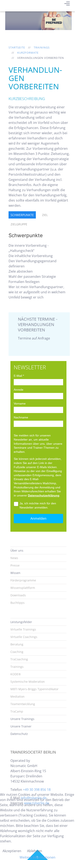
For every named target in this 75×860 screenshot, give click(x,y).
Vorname (20, 403)
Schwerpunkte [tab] (22, 215)
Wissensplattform (22, 588)
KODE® (15, 674)
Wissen (15, 573)
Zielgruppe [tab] (19, 224)
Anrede (18, 389)
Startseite (17, 47)
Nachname (21, 417)
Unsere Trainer (20, 726)
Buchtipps (17, 603)
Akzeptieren (11, 851)
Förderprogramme (23, 580)
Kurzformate (28, 52)
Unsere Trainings (22, 719)
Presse (15, 565)
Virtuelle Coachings (23, 637)
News (14, 558)
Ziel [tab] (45, 215)
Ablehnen (34, 851)
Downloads (18, 595)
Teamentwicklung (22, 704)
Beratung (16, 644)
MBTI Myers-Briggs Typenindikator (34, 689)
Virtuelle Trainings (23, 629)
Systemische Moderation (27, 682)
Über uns (16, 550)
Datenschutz (19, 734)
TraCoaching (19, 659)
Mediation (17, 696)
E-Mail (19, 375)
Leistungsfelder (21, 622)
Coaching (16, 652)
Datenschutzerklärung (43, 495)
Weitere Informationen (37, 857)
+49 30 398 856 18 (37, 789)
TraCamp (16, 711)
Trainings (42, 47)
